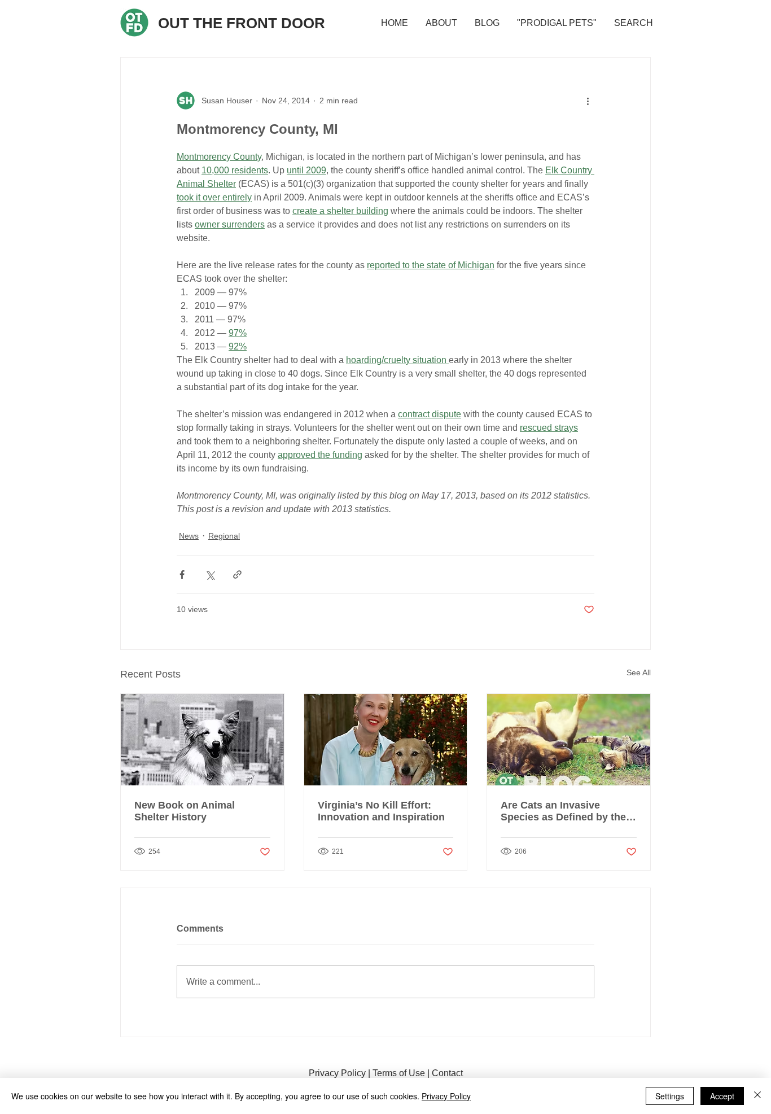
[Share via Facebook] (182, 574)
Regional (224, 535)
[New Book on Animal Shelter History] (202, 739)
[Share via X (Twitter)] (209, 574)
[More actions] (587, 100)
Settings (669, 1096)
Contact (447, 1073)
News (189, 535)
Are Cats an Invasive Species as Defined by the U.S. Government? (563, 811)
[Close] (757, 1096)
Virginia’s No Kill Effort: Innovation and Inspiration (381, 811)
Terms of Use (399, 1073)
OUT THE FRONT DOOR (241, 23)
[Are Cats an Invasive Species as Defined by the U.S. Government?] (568, 739)
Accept (722, 1096)
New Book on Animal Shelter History (184, 811)
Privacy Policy (337, 1073)
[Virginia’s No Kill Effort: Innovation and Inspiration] (385, 739)
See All (639, 672)
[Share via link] (237, 574)
